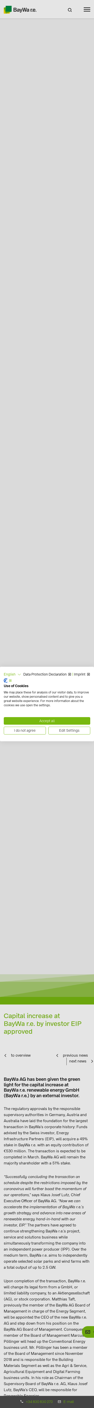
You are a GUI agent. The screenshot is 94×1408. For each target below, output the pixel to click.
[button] (12, 675)
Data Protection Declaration (45, 674)
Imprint (79, 674)
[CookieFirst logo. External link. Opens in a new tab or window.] (8, 680)
